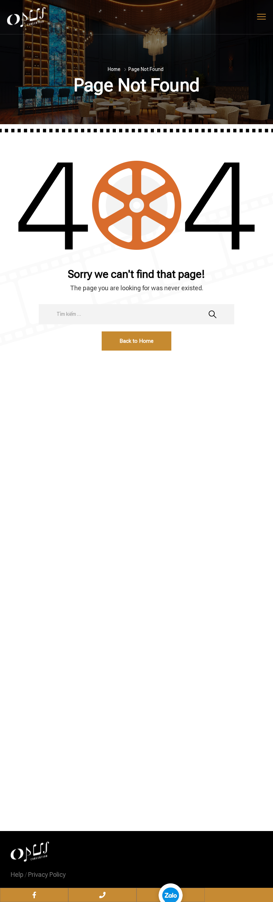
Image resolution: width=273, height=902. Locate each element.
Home (114, 69)
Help (17, 874)
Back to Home (136, 341)
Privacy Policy (47, 874)
